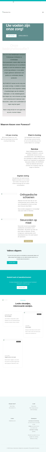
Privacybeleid (31, 448)
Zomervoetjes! (28, 327)
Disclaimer (37, 448)
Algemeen (39, 314)
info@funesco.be (12, 420)
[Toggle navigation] (43, 12)
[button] (11, 35)
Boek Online (12, 406)
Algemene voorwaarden (23, 448)
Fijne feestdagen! (8, 316)
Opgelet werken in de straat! (10, 357)
